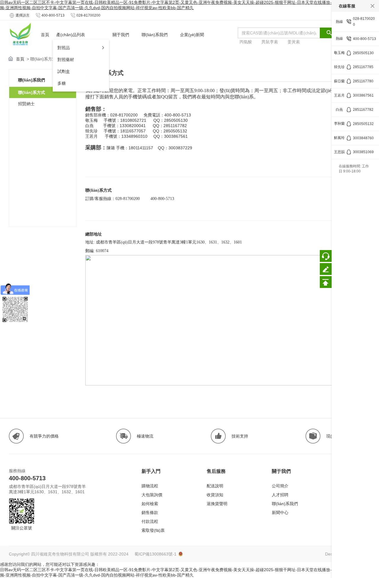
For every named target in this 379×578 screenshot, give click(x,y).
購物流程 (150, 485)
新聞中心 (280, 512)
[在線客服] (326, 256)
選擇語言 (22, 15)
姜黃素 (294, 41)
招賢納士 (26, 103)
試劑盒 (63, 71)
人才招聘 (280, 494)
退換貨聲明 (217, 503)
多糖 (61, 83)
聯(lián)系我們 (285, 503)
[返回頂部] (326, 282)
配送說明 (215, 485)
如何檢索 (150, 503)
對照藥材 (65, 59)
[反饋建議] (326, 269)
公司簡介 (280, 485)
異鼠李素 (269, 41)
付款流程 (150, 521)
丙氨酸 (246, 41)
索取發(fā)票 (153, 530)
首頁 (20, 59)
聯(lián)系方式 (31, 92)
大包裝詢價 (152, 494)
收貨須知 (215, 494)
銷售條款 (150, 512)
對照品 (63, 47)
